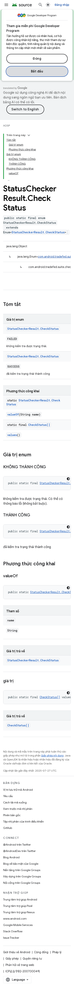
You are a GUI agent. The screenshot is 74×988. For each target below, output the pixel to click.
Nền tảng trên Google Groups (21, 870)
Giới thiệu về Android (16, 952)
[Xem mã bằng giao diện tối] (68, 478)
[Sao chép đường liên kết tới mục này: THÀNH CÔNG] (34, 515)
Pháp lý (57, 952)
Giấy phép (12, 958)
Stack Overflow (12, 931)
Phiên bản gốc (12, 815)
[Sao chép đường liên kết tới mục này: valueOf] (21, 576)
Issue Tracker (11, 937)
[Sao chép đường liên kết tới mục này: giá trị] (17, 681)
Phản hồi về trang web (20, 965)
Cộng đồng (41, 952)
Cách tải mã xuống (15, 802)
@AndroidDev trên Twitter (19, 851)
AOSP (6, 125)
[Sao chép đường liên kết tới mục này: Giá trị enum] (35, 455)
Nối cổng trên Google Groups (21, 883)
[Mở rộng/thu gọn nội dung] (28, 135)
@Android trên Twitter (17, 844)
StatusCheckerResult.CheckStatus (38, 232)
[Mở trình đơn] (6, 5)
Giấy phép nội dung (52, 755)
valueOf (13, 414)
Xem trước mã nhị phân (17, 809)
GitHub (7, 828)
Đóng (37, 59)
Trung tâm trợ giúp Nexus (19, 912)
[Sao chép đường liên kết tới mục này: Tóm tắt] (25, 304)
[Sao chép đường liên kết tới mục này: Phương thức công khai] (59, 564)
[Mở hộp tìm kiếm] (40, 4)
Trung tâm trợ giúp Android (20, 899)
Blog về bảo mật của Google (20, 863)
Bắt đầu (37, 71)
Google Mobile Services (18, 925)
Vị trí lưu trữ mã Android (18, 789)
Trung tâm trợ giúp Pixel (17, 906)
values (12, 435)
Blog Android (11, 857)
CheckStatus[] (39, 425)
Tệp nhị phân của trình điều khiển (23, 821)
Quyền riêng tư (32, 958)
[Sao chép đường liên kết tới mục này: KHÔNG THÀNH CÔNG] (50, 467)
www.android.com (15, 918)
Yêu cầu (8, 796)
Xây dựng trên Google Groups (22, 876)
